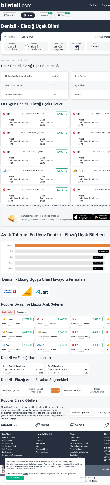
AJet (37, 446)
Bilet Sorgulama (76, 461)
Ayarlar (80, 478)
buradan (25, 474)
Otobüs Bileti (75, 437)
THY (37, 437)
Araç (64, 14)
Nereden (11, 44)
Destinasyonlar (7, 443)
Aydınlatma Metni (12, 469)
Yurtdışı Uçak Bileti (8, 446)
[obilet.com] (16, 7)
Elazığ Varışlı (22, 312)
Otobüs (11, 15)
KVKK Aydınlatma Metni (79, 443)
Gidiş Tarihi (58, 43)
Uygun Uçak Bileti (8, 437)
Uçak (29, 15)
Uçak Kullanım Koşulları (79, 452)
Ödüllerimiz (74, 455)
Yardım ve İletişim (76, 458)
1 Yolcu (94, 46)
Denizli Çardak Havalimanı (14, 366)
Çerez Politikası (76, 449)
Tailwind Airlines (42, 452)
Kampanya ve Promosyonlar (12, 455)
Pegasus (39, 440)
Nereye (34, 44)
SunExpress (40, 443)
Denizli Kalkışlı (7, 312)
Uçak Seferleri (6, 440)
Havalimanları (6, 452)
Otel (48, 14)
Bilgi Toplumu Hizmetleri (79, 446)
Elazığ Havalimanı (55, 366)
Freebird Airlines (42, 449)
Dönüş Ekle (76, 43)
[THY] (10, 291)
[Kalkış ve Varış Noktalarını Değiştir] (26, 46)
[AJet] (42, 291)
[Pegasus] (26, 291)
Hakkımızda (74, 440)
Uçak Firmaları (6, 449)
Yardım (93, 5)
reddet (31, 466)
